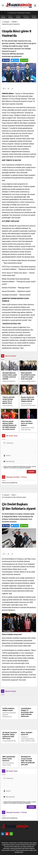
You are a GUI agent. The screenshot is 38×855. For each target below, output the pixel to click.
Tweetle (16, 60)
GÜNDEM (14, 22)
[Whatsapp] (11, 833)
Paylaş (7, 60)
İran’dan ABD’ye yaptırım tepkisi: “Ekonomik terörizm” (23, 13)
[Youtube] (7, 833)
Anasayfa (6, 22)
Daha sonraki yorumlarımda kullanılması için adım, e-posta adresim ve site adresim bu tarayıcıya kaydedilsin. (20, 467)
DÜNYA (13, 495)
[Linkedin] (2, 833)
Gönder (25, 60)
